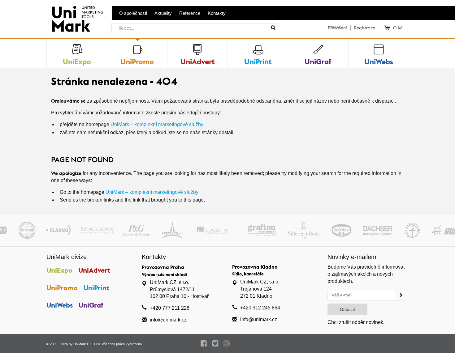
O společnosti (133, 13)
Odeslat (347, 309)
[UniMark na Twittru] (215, 343)
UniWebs (59, 305)
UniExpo (59, 270)
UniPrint (96, 287)
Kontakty (217, 13)
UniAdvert (94, 270)
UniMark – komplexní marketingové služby (156, 124)
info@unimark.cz (168, 319)
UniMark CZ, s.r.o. (87, 344)
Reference (189, 13)
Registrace (364, 27)
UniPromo (62, 287)
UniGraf (91, 305)
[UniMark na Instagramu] (226, 343)
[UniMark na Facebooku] (204, 343)
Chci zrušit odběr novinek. (355, 322)
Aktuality (163, 13)
